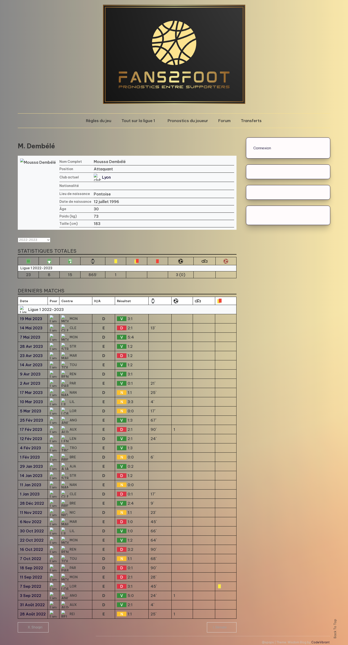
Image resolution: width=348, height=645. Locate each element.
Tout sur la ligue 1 (138, 120)
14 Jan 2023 (31, 475)
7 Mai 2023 (30, 337)
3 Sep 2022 (30, 595)
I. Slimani (220, 627)
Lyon (106, 177)
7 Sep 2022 (30, 586)
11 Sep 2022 (31, 577)
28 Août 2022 (33, 614)
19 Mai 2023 (31, 318)
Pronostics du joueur (188, 120)
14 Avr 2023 (31, 364)
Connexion (262, 148)
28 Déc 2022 (32, 503)
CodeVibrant (320, 642)
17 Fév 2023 (31, 429)
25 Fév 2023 (31, 420)
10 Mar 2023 (31, 401)
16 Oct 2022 (31, 549)
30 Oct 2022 (32, 531)
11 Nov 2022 (31, 512)
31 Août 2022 (32, 604)
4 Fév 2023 (30, 448)
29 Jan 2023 (31, 466)
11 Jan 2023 (30, 484)
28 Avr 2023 (31, 346)
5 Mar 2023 (30, 411)
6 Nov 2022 (30, 521)
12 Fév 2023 (31, 438)
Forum (224, 120)
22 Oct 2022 (32, 540)
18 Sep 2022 (31, 567)
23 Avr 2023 (31, 355)
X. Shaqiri (35, 627)
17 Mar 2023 (31, 392)
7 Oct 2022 (30, 558)
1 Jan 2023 (30, 494)
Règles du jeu (98, 120)
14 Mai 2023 (31, 328)
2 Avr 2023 (30, 383)
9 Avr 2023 (30, 374)
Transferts (251, 120)
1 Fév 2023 (30, 457)
